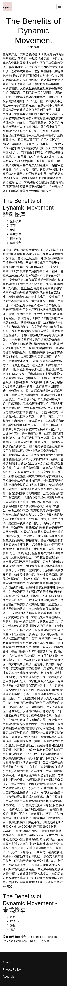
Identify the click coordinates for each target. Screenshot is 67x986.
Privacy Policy (12, 969)
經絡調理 (32, 587)
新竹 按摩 (9, 182)
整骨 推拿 (29, 407)
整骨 (29, 753)
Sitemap (8, 962)
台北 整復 (27, 288)
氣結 (32, 348)
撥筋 (52, 96)
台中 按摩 (43, 941)
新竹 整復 (38, 638)
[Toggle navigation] (59, 6)
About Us (8, 976)
